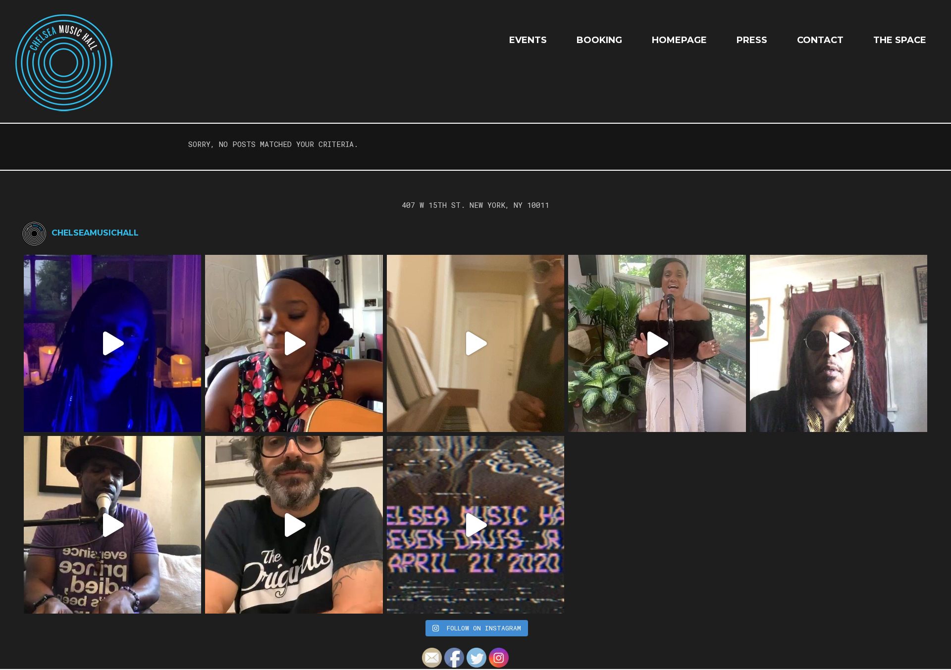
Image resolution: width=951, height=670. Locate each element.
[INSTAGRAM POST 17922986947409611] (112, 343)
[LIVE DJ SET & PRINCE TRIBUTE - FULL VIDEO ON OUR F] (475, 524)
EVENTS (528, 40)
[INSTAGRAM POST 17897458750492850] (838, 343)
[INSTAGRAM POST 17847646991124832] (112, 524)
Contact (820, 40)
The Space (899, 40)
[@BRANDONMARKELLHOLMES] (475, 343)
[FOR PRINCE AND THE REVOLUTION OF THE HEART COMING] (293, 343)
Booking (599, 40)
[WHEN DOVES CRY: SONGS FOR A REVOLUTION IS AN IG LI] (293, 524)
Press (752, 40)
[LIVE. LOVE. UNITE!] (656, 343)
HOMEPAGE (679, 40)
